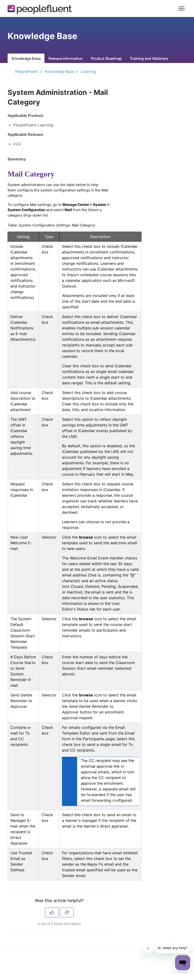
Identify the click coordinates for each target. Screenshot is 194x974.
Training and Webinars (149, 58)
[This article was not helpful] (67, 912)
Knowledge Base (26, 58)
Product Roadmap (106, 58)
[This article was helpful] (52, 912)
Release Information (65, 58)
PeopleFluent (26, 71)
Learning (88, 71)
